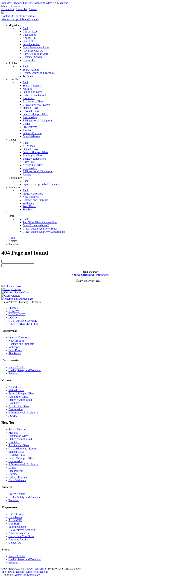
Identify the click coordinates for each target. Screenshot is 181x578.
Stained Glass (16, 390)
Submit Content (17, 526)
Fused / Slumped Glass (21, 393)
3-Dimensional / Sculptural (23, 412)
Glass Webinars (17, 480)
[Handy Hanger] (11, 289)
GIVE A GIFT (16, 314)
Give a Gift (7, 9)
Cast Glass (14, 402)
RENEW (13, 311)
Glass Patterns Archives (21, 529)
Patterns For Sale (17, 477)
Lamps (12, 467)
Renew (33, 9)
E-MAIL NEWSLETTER (23, 323)
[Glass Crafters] (10, 295)
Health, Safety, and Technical (24, 370)
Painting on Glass (18, 396)
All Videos (14, 387)
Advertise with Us (18, 533)
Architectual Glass (18, 406)
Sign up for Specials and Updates (20, 19)
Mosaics (13, 432)
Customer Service (26, 15)
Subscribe (21, 9)
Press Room (15, 350)
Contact (29, 568)
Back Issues (15, 517)
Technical (13, 373)
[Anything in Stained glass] (17, 298)
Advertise (40, 568)
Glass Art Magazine (57, 2)
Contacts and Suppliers (21, 343)
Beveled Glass (16, 454)
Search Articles (16, 367)
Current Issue (15, 514)
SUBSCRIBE (16, 307)
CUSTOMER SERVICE (22, 320)
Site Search (14, 353)
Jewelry (12, 415)
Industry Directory (11, 2)
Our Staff (13, 523)
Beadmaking (15, 409)
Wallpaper (14, 346)
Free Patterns (15, 470)
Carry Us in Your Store (21, 536)
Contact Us (7, 15)
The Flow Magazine (34, 2)
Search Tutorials (17, 429)
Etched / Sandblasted (20, 399)
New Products (16, 340)
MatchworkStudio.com (27, 574)
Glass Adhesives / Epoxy (22, 448)
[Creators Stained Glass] (15, 292)
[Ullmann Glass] (11, 286)
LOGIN (12, 317)
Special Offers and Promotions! (90, 274)
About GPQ (15, 520)
